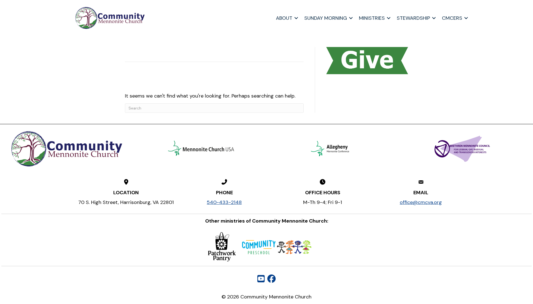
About (284, 18)
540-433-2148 (224, 202)
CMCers (452, 18)
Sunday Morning (325, 18)
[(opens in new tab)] (201, 148)
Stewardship (413, 18)
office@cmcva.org (421, 202)
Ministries (372, 18)
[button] (296, 18)
